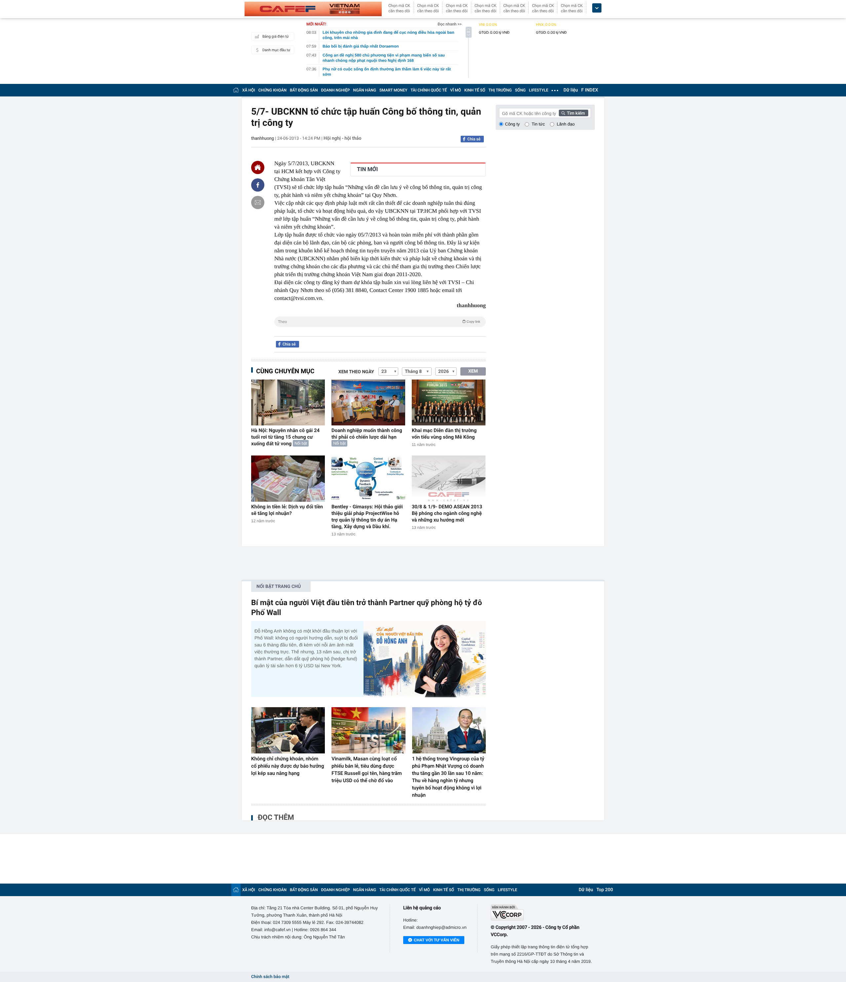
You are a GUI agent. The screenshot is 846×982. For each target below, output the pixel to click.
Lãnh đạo (566, 124)
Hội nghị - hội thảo (342, 138)
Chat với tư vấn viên (436, 940)
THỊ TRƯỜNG (500, 90)
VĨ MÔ (455, 90)
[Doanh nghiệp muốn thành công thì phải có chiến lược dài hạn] (368, 402)
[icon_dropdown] (596, 8)
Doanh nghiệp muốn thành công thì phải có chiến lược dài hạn (366, 433)
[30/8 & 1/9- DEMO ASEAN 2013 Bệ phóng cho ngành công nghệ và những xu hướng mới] (448, 478)
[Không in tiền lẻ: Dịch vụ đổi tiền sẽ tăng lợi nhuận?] (288, 478)
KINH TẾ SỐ (474, 90)
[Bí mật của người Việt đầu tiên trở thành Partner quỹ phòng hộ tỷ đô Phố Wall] (425, 659)
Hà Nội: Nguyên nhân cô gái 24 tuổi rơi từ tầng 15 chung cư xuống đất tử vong (285, 437)
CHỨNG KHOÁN (272, 90)
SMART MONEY (393, 90)
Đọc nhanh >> (450, 24)
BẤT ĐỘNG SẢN (304, 90)
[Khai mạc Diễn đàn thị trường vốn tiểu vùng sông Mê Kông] (448, 402)
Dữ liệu (570, 90)
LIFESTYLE (538, 90)
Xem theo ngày (356, 372)
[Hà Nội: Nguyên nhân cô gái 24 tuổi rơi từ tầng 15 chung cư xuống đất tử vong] (288, 402)
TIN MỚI (367, 169)
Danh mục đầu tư (276, 50)
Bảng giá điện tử (275, 36)
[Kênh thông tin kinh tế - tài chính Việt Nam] (313, 9)
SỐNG (520, 90)
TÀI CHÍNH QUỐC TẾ (428, 90)
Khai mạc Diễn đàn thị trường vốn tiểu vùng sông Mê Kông (444, 433)
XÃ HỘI (248, 90)
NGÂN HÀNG (364, 90)
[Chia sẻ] (257, 185)
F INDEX (589, 90)
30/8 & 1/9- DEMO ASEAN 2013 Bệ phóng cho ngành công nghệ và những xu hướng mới (447, 513)
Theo (379, 321)
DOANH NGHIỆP (335, 90)
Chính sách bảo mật (270, 976)
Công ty (512, 124)
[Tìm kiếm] (574, 113)
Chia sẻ (474, 139)
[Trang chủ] (236, 90)
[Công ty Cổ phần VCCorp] (543, 912)
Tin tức (538, 124)
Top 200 (604, 889)
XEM (473, 371)
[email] (257, 202)
